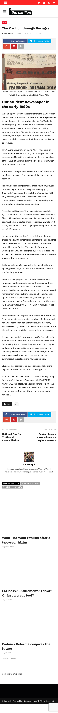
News (4, 22)
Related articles (11, 483)
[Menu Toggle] (5, 11)
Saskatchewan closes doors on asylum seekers (46, 437)
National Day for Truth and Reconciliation (11, 437)
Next (13, 659)
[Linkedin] (44, 3)
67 (16, 404)
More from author (30, 483)
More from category (12, 487)
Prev (6, 659)
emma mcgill (7, 33)
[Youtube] (54, 3)
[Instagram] (49, 3)
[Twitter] (39, 3)
